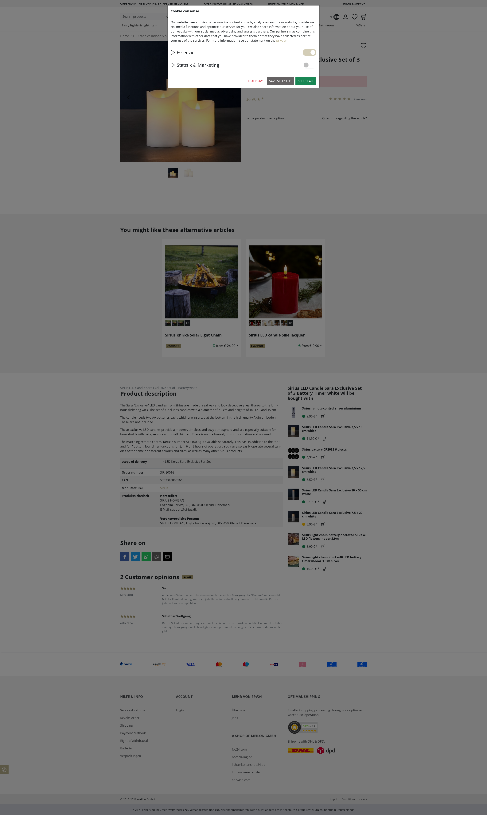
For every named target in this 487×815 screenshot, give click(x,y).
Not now (255, 81)
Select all (306, 81)
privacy (281, 40)
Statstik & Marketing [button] (198, 65)
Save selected (280, 81)
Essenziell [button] (187, 52)
